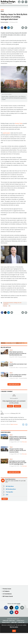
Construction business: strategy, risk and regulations (12, 303)
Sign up (5, 499)
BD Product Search (8, 596)
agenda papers (6, 133)
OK (14, 631)
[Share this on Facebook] (2, 27)
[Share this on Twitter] (5, 27)
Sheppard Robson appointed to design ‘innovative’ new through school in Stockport (17, 438)
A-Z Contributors (7, 594)
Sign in (8, 24)
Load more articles (14, 384)
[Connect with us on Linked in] (17, 608)
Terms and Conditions (8, 620)
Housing (5, 305)
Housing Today (18, 123)
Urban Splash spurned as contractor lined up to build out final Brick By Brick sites (17, 353)
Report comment (14, 424)
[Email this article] (11, 27)
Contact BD (21, 622)
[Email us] (22, 608)
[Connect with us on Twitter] (11, 608)
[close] (13, 414)
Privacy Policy (6, 622)
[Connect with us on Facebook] (6, 608)
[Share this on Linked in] (8, 27)
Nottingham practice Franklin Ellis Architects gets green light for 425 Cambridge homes (17, 462)
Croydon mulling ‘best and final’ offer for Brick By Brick (17, 375)
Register (17, 406)
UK (9, 305)
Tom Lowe (24, 441)
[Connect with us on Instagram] (11, 612)
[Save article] (26, 27)
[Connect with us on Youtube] (17, 612)
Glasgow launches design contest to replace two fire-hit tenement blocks (17, 450)
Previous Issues (7, 588)
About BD (13, 622)
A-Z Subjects (6, 591)
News (2, 11)
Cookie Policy (20, 620)
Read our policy (14, 627)
